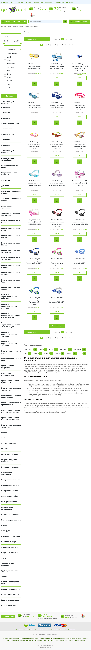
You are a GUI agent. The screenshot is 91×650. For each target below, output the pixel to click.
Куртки (4, 432)
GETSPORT (11, 64)
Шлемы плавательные (10, 594)
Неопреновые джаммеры (11, 480)
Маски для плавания (9, 454)
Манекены (5, 449)
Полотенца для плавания (11, 520)
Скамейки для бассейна (10, 536)
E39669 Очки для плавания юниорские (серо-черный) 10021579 (80, 222)
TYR (8, 87)
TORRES (10, 84)
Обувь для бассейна (9, 496)
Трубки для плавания (9, 571)
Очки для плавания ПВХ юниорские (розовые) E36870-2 (80, 183)
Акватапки (5, 140)
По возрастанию (31, 39)
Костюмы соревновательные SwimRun (9, 297)
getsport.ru (82, 10)
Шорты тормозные (8, 605)
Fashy (9, 60)
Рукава (4, 525)
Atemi (9, 57)
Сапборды (5, 531)
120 (70, 39)
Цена (6, 37)
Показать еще (56, 326)
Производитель (9, 49)
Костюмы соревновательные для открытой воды (10, 315)
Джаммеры (5, 180)
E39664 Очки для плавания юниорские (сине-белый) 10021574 (57, 300)
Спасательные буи (8, 542)
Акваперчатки (6, 129)
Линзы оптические (8, 443)
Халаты (4, 576)
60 (66, 39)
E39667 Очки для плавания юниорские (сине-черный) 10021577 (34, 261)
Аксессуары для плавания (16, 26)
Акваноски (5, 107)
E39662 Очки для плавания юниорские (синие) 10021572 (80, 261)
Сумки (3, 558)
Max (55, 10)
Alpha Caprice (12, 54)
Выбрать (9, 96)
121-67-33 (60, 8)
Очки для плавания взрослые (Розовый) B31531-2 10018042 (34, 222)
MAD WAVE (11, 67)
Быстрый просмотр (34, 56)
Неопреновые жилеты (10, 485)
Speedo (9, 81)
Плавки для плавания (10, 514)
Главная (3, 26)
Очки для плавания (32, 26)
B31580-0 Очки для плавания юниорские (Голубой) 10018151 (34, 105)
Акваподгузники (7, 134)
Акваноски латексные (10, 123)
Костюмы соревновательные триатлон (9, 334)
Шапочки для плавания (10, 589)
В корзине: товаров (80, 21)
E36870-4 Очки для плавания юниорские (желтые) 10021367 (34, 66)
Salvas (9, 77)
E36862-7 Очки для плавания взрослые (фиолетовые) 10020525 (57, 183)
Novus (9, 74)
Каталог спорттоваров (13, 21)
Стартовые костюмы (9, 547)
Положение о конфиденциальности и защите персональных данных (66, 640)
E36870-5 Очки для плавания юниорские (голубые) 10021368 (57, 66)
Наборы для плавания (10, 467)
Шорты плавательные (10, 600)
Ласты (3, 438)
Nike (8, 71)
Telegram (60, 10)
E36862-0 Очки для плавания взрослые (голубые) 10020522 (34, 183)
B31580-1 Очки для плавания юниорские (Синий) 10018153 (57, 105)
